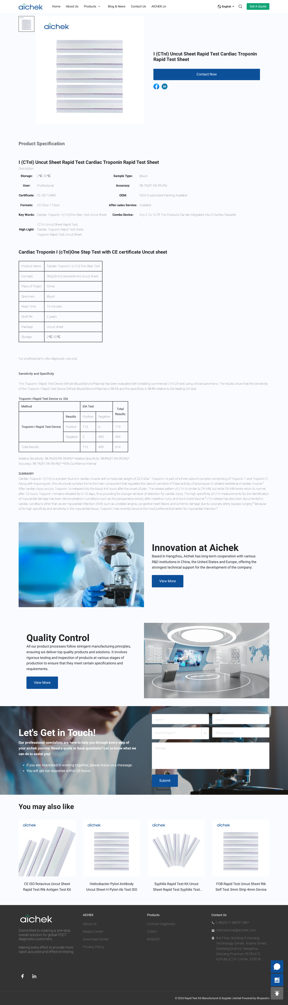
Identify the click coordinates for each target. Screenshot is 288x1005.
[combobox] (155, 735)
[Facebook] (22, 976)
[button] (26, 24)
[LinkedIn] (34, 976)
